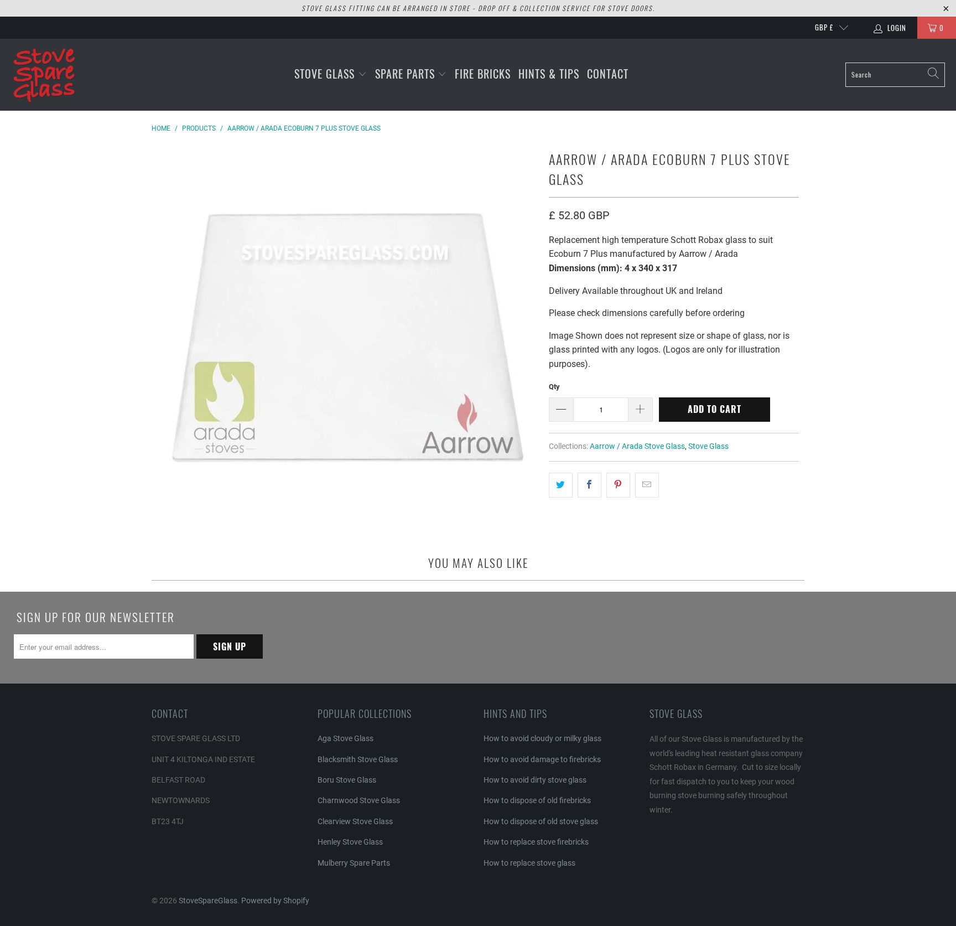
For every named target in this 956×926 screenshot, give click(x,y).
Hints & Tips (548, 73)
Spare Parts (406, 73)
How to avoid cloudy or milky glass (542, 738)
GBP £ (824, 27)
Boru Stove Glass (347, 779)
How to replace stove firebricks (536, 841)
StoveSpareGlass (208, 900)
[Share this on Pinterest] (618, 485)
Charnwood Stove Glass (359, 800)
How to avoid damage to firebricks (542, 759)
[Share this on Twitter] (561, 485)
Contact (607, 73)
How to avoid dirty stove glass (535, 779)
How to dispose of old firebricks (537, 800)
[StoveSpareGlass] (44, 74)
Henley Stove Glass (350, 841)
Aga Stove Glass (345, 738)
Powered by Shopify (275, 900)
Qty (554, 386)
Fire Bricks (483, 73)
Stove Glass (326, 73)
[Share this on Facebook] (589, 485)
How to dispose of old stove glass (541, 821)
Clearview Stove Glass (355, 821)
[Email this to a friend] (647, 485)
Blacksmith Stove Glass (358, 759)
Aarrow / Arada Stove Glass (637, 446)
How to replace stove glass (529, 862)
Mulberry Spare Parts (354, 862)
